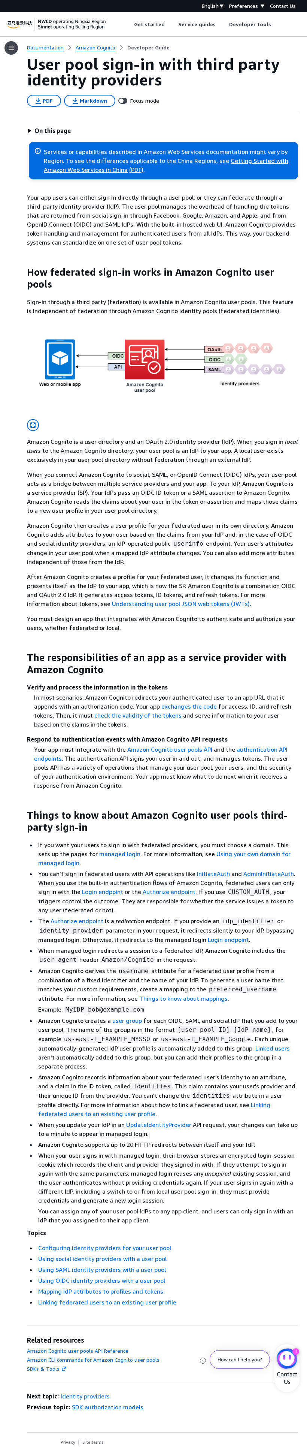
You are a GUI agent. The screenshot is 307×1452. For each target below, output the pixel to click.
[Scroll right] (277, 24)
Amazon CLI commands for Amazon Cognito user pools (93, 1359)
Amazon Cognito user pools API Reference (77, 1351)
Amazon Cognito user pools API (169, 749)
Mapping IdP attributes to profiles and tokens (100, 1291)
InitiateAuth (213, 873)
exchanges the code (189, 706)
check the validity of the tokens (138, 715)
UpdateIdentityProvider (158, 1124)
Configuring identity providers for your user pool (104, 1248)
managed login (119, 854)
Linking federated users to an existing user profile (107, 1302)
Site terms (93, 1442)
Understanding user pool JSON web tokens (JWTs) (181, 603)
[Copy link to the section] (20, 272)
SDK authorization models (107, 1407)
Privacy (68, 1442)
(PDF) (136, 169)
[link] (148, 47)
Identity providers (85, 1396)
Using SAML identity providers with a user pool (102, 1269)
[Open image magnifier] (33, 425)
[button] (49, 130)
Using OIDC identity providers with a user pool (101, 1280)
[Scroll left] (128, 24)
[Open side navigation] (11, 48)
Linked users (272, 1048)
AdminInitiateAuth (268, 873)
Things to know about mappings (183, 998)
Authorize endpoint (169, 891)
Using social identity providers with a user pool (102, 1258)
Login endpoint (102, 891)
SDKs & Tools (43, 1368)
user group (127, 1020)
